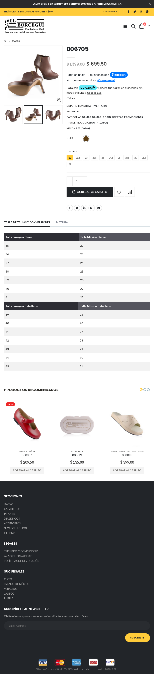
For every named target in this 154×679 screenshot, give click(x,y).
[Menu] (125, 26)
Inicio (5, 41)
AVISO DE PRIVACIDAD (18, 556)
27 (70, 164)
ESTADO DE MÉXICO (16, 584)
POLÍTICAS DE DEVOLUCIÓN (22, 560)
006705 (78, 49)
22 (70, 157)
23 (86, 157)
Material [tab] (62, 222)
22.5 (78, 157)
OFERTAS (117, 117)
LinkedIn (84, 208)
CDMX (8, 579)
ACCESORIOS (77, 451)
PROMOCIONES (133, 117)
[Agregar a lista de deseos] (119, 192)
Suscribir (137, 637)
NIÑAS (32, 451)
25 (119, 157)
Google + (91, 208)
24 (102, 157)
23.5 (94, 157)
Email (99, 208)
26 (135, 157)
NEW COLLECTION (15, 528)
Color (71, 138)
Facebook (70, 208)
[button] (141, 389)
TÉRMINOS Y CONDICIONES (21, 551)
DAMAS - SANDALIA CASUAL (131, 451)
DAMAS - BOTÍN (101, 117)
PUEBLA (8, 598)
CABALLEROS (12, 509)
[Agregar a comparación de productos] (130, 192)
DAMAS (86, 117)
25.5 (127, 157)
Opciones (109, 11)
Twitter (77, 208)
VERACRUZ (11, 588)
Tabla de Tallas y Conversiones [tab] (27, 222)
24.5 (111, 157)
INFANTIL (23, 451)
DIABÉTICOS (12, 518)
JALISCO (9, 593)
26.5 (144, 157)
